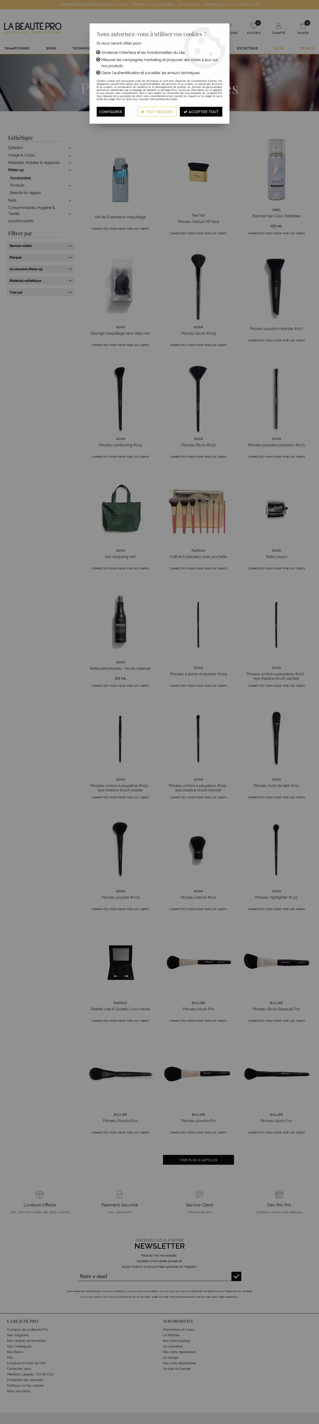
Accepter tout (203, 111)
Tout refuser (158, 111)
